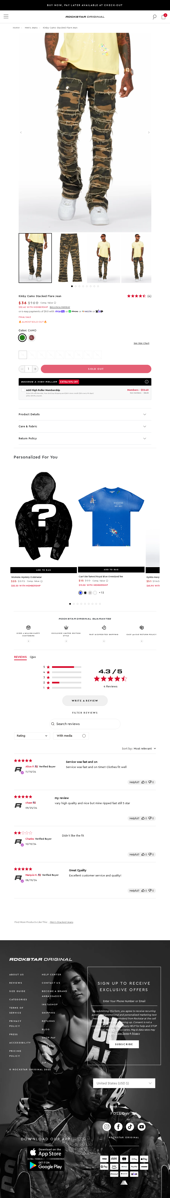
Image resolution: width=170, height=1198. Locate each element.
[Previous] (21, 132)
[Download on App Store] (45, 1152)
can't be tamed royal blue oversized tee (101, 576)
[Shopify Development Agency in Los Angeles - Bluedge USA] (124, 1182)
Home (16, 28)
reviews (15, 983)
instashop (50, 1004)
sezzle (47, 1054)
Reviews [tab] (20, 657)
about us (16, 974)
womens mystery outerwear (26, 577)
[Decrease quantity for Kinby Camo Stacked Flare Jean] (22, 368)
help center (51, 974)
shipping (49, 1013)
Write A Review (85, 700)
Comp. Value (46, 303)
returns (48, 1021)
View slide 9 (100, 604)
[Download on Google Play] (45, 1165)
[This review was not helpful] (150, 782)
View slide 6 (90, 286)
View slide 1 (72, 286)
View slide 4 (83, 286)
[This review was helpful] (143, 782)
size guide (17, 991)
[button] (163, 16)
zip (44, 1063)
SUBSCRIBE (124, 1044)
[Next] (148, 132)
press (13, 1034)
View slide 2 (75, 286)
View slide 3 (79, 286)
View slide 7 (94, 286)
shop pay (49, 1038)
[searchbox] (87, 724)
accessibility (20, 1043)
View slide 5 (87, 286)
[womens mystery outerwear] (43, 517)
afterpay (49, 1046)
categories (18, 999)
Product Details (29, 414)
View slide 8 (98, 286)
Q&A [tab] (33, 657)
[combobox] (32, 736)
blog (46, 1029)
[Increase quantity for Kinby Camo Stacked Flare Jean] (35, 368)
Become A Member (60, 307)
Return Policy (28, 438)
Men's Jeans (31, 28)
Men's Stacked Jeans (61, 922)
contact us (51, 983)
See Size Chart (141, 343)
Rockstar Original (124, 1137)
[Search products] (154, 16)
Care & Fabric (28, 426)
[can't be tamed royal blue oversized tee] (111, 516)
